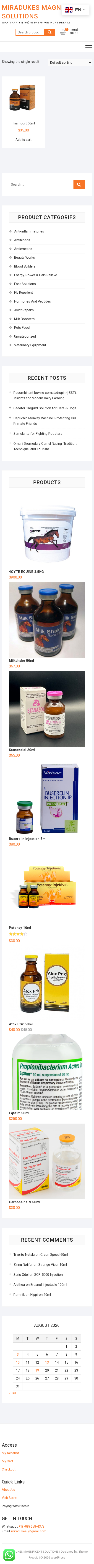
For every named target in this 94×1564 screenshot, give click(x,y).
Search (49, 32)
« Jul (12, 1393)
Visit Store (9, 1498)
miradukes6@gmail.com (28, 1531)
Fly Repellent (23, 293)
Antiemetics (23, 249)
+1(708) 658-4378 (31, 1526)
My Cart (7, 1461)
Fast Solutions (25, 284)
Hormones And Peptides (32, 301)
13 (47, 1362)
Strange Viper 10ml (52, 1265)
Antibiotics (22, 240)
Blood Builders (25, 266)
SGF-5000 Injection (48, 1275)
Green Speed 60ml (54, 1255)
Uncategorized (25, 336)
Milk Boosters (24, 319)
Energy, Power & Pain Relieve (35, 275)
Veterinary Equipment (30, 345)
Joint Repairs (24, 310)
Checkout (9, 1469)
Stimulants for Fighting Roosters (37, 434)
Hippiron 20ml (40, 1295)
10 (18, 1362)
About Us (8, 1489)
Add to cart (23, 139)
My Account (10, 1453)
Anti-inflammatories (29, 231)
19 (37, 1370)
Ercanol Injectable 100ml (49, 1285)
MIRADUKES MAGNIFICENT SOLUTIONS (44, 12)
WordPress (58, 1557)
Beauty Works (24, 257)
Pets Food (22, 328)
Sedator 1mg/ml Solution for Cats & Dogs (44, 408)
